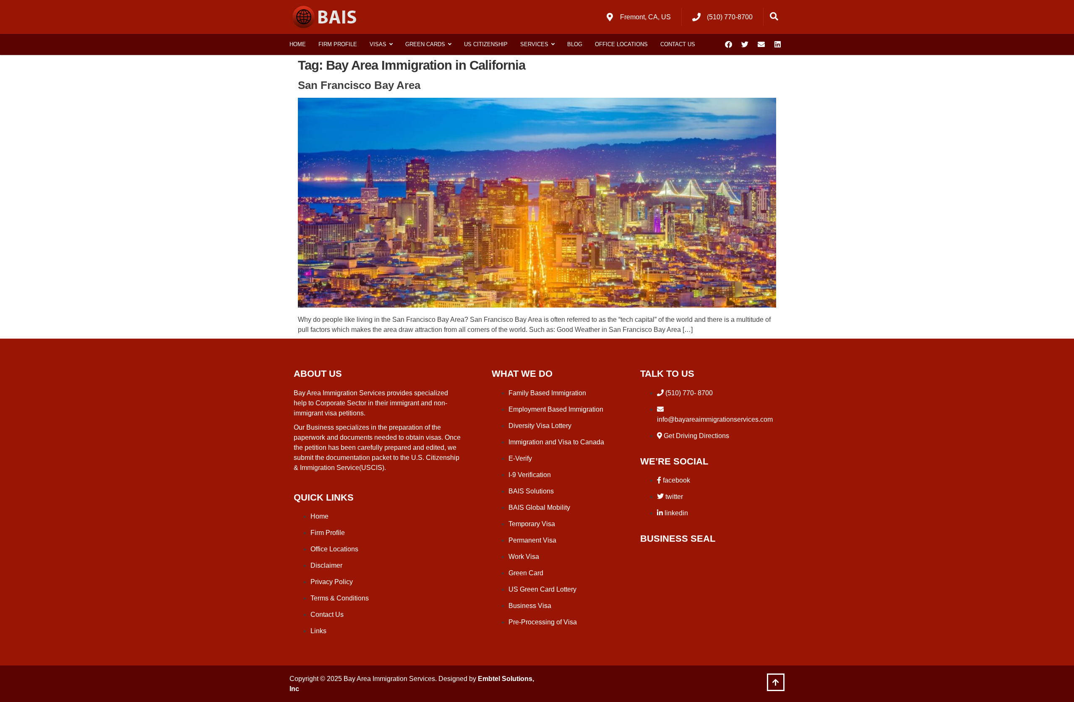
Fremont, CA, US (645, 17)
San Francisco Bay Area (359, 85)
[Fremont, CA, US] (609, 17)
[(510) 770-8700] (696, 17)
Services (534, 44)
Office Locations (621, 44)
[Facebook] (728, 44)
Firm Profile (337, 44)
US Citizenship (486, 44)
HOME (297, 44)
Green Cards (425, 44)
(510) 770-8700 (730, 17)
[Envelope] (761, 44)
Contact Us (677, 44)
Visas (378, 44)
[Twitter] (745, 44)
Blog (574, 44)
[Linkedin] (777, 44)
